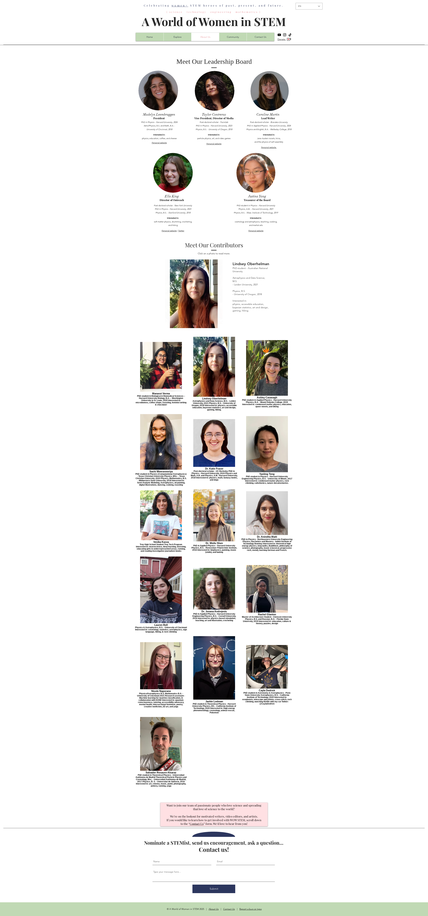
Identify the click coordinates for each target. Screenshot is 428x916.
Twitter (181, 230)
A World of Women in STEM (214, 21)
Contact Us (197, 824)
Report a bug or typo (250, 908)
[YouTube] (279, 35)
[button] (214, 293)
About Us (214, 908)
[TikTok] (290, 35)
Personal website (159, 142)
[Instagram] (285, 35)
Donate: (282, 39)
